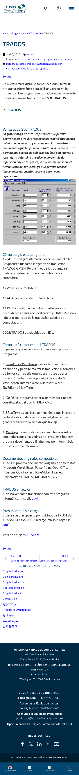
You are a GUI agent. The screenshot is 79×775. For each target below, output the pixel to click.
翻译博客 (8, 615)
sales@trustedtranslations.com (39, 708)
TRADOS (33, 535)
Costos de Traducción (30, 33)
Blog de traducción (13, 571)
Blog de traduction (13, 582)
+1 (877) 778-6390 (49, 697)
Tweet (7, 76)
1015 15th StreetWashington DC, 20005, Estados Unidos (39, 676)
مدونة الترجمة (11, 621)
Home (6, 33)
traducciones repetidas (36, 68)
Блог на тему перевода (17, 610)
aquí (35, 498)
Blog (14, 33)
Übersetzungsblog (13, 588)
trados (30, 64)
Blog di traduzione (13, 577)
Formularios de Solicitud (57, 724)
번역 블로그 (10, 626)
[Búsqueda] (46, 8)
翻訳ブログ (10, 604)
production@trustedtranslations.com (39, 718)
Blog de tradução (12, 593)
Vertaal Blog (10, 599)
